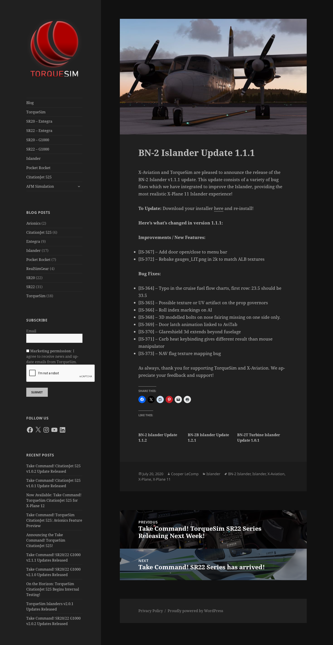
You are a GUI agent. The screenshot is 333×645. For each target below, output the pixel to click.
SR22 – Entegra (39, 130)
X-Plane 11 (162, 479)
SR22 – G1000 (37, 149)
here (218, 208)
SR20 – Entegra (39, 121)
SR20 (30, 277)
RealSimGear (37, 268)
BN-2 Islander (239, 473)
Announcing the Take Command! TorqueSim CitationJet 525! (45, 540)
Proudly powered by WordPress (195, 610)
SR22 (30, 286)
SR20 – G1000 (37, 139)
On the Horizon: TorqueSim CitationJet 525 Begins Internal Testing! (52, 589)
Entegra (33, 241)
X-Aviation (276, 473)
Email (31, 331)
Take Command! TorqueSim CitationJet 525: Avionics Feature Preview (54, 520)
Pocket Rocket (38, 167)
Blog (30, 102)
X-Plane (144, 479)
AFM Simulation (40, 186)
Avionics (33, 223)
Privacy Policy (150, 610)
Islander (33, 158)
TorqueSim (36, 112)
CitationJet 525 (39, 177)
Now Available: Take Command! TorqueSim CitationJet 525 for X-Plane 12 (53, 500)
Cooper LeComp (185, 473)
